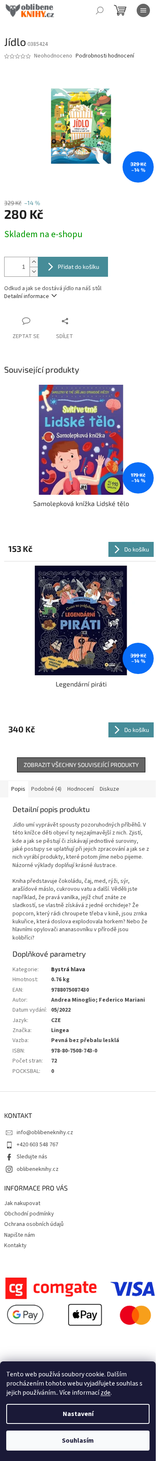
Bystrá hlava (68, 969)
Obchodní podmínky (29, 1214)
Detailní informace (26, 296)
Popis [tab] (18, 789)
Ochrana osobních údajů (34, 1224)
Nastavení (78, 1413)
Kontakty (15, 1245)
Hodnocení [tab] (80, 789)
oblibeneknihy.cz (38, 1169)
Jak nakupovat (22, 1203)
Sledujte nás (32, 1157)
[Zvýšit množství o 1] (33, 262)
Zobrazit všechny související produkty (81, 764)
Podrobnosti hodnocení (105, 56)
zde (105, 1392)
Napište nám (19, 1235)
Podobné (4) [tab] (46, 789)
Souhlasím (78, 1440)
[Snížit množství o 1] (33, 271)
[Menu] (143, 10)
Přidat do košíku (78, 266)
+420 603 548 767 (37, 1144)
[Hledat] (99, 10)
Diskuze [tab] (109, 789)
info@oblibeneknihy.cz (45, 1132)
